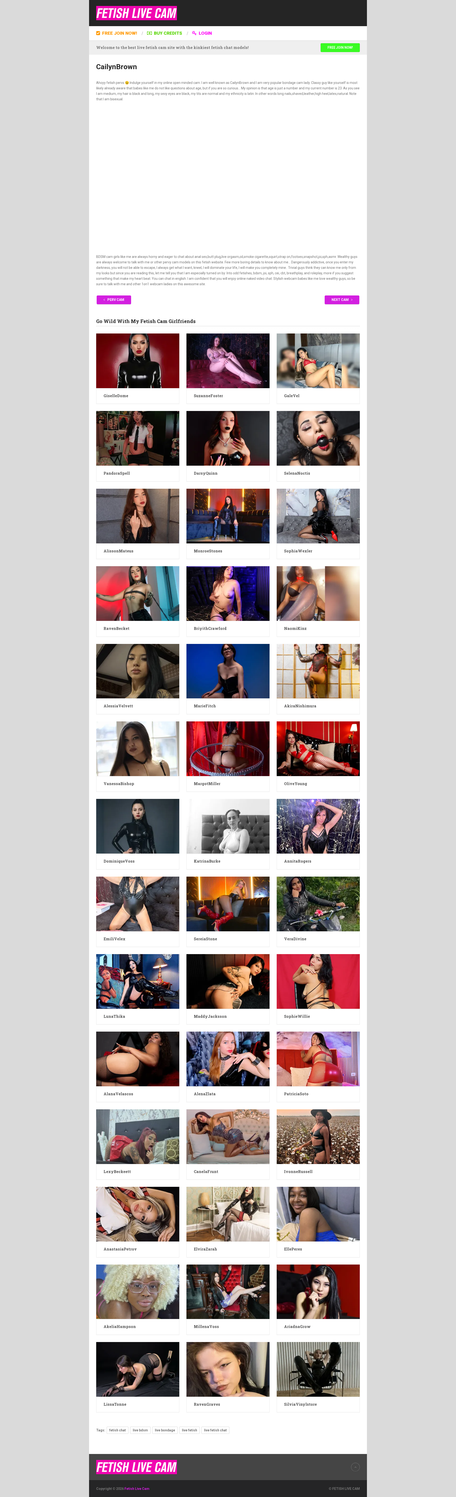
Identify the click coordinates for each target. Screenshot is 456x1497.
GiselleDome (116, 395)
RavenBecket (116, 628)
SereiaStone (205, 938)
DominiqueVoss (119, 861)
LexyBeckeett (117, 1171)
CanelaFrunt (206, 1171)
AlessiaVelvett (118, 705)
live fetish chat (215, 1430)
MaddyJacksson (210, 1016)
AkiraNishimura (300, 705)
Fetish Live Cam (136, 1489)
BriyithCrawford (210, 628)
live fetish (189, 1430)
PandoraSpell (117, 473)
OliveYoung (295, 783)
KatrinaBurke (207, 861)
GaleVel (291, 395)
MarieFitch (205, 705)
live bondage (165, 1430)
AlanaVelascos (118, 1093)
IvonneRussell (298, 1171)
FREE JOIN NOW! (119, 33)
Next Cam (340, 300)
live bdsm (140, 1430)
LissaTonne (115, 1404)
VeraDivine (295, 938)
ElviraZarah (205, 1248)
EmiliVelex (114, 938)
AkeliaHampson (120, 1326)
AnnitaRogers (297, 861)
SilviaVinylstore (300, 1404)
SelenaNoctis (297, 473)
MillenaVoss (206, 1326)
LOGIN (205, 33)
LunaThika (114, 1016)
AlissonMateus (118, 550)
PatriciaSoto (296, 1093)
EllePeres (293, 1248)
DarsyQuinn (206, 473)
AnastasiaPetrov (120, 1248)
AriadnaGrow (297, 1326)
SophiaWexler (298, 550)
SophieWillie (297, 1016)
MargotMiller (207, 783)
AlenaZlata (205, 1093)
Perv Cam (115, 300)
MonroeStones (208, 550)
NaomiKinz (295, 628)
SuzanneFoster (208, 395)
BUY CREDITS (167, 33)
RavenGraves (207, 1404)
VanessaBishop (119, 783)
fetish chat (117, 1430)
